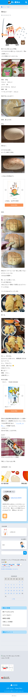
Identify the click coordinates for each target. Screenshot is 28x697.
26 (11, 593)
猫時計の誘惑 (6, 618)
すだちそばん (6, 625)
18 (8, 590)
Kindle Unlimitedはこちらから (9, 569)
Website (4, 519)
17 (5, 590)
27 (14, 593)
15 (19, 587)
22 (19, 590)
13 (14, 587)
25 (8, 593)
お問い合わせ (9, 688)
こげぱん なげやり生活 (11, 201)
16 (22, 587)
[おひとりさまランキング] (5, 677)
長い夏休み (15, 2)
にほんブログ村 (5, 566)
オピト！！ (8, 406)
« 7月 (13, 599)
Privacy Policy (18, 688)
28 (17, 593)
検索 (25, 553)
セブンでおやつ (7, 615)
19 (11, 590)
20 (14, 590)
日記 (10, 467)
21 (17, 590)
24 (5, 593)
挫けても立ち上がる (8, 611)
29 (19, 593)
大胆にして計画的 (8, 621)
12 (11, 587)
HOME (15, 685)
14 (17, 587)
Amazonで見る (14, 205)
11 (8, 587)
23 (22, 590)
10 (5, 587)
